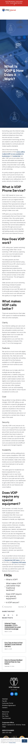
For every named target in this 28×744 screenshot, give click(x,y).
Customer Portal (7, 703)
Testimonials (6, 718)
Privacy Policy (12, 742)
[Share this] (8, 615)
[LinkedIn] (16, 694)
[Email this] (4, 615)
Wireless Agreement (9, 705)
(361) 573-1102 (6, 732)
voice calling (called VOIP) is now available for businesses (13, 154)
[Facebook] (12, 694)
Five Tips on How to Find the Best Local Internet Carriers (13, 644)
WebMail (5, 699)
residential (16, 156)
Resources (5, 712)
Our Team (5, 716)
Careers (4, 707)
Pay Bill (4, 701)
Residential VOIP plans (12, 560)
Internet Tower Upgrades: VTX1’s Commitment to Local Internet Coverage (13, 626)
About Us (5, 714)
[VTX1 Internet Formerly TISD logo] (8, 10)
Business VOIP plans (19, 562)
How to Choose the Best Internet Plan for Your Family (13, 662)
